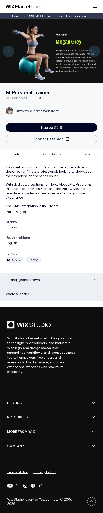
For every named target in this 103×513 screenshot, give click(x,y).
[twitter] (18, 486)
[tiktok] (41, 486)
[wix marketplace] (24, 6)
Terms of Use (17, 472)
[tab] (17, 154)
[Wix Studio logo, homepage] (29, 325)
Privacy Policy (44, 472)
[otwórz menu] (95, 6)
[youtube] (10, 486)
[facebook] (33, 486)
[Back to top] (91, 501)
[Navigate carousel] (8, 51)
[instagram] (25, 486)
